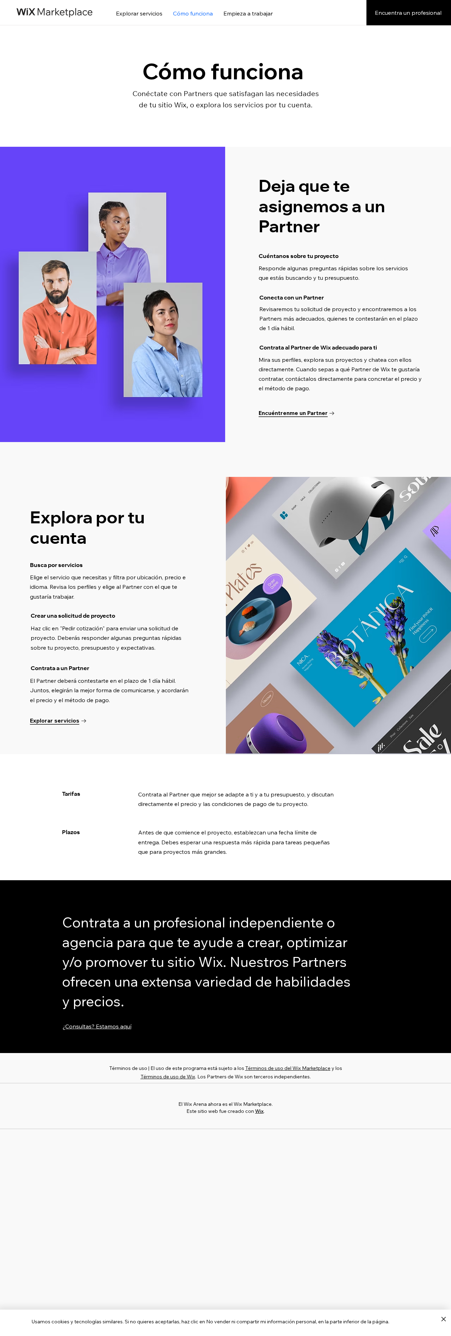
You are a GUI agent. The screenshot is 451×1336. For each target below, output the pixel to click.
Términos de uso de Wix (168, 1076)
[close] (443, 1319)
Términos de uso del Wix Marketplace (287, 1068)
